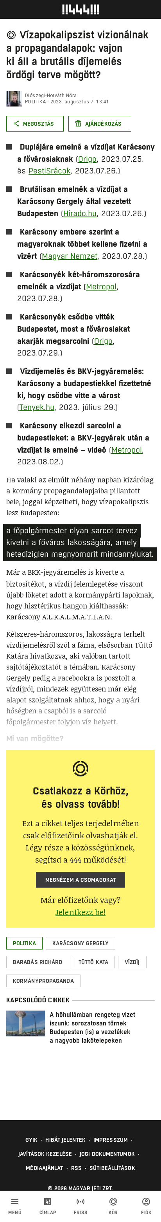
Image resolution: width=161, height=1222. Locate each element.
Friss (81, 1212)
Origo (87, 159)
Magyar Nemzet (69, 256)
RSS (76, 1168)
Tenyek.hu (37, 407)
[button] (24, 943)
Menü (14, 1212)
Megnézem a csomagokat (80, 880)
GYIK (31, 1140)
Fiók (146, 1212)
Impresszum (110, 1140)
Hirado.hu (80, 213)
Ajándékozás (103, 124)
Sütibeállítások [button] (112, 1168)
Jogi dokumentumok (107, 1154)
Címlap (47, 1212)
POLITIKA (35, 102)
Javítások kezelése (45, 1154)
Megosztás (38, 124)
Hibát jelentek (65, 1140)
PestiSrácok (49, 170)
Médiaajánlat (44, 1168)
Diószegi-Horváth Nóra (51, 95)
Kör (113, 1212)
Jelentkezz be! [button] (80, 911)
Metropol (101, 286)
